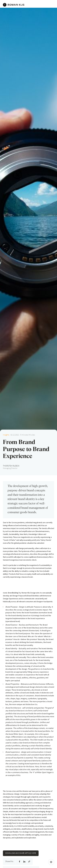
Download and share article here (20, 853)
